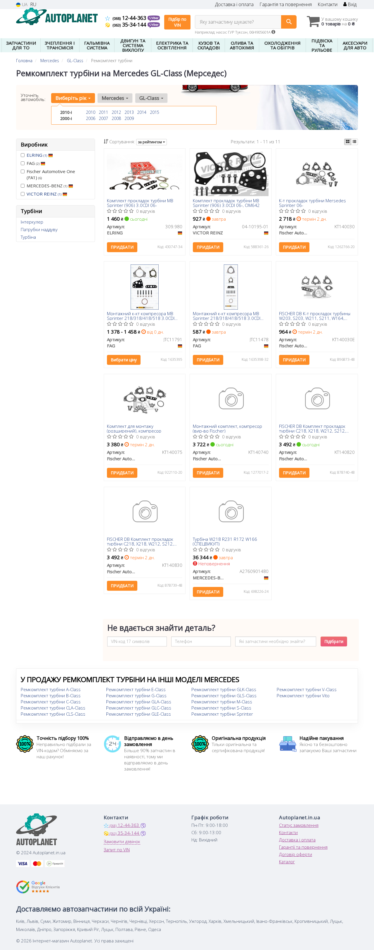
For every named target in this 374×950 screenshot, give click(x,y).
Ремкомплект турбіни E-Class (136, 689)
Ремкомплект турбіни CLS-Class (53, 714)
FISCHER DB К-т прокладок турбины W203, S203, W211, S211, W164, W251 (314, 315)
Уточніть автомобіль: (33, 97)
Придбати (122, 247)
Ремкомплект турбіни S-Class (221, 708)
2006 (90, 118)
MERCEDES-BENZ (47, 186)
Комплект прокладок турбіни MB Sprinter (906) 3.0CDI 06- (140, 202)
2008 (116, 118)
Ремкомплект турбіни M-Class (221, 702)
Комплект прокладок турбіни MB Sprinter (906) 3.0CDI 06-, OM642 (226, 202)
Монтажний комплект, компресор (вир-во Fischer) (227, 428)
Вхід (351, 4)
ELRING (37, 155)
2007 (103, 118)
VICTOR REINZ (44, 194)
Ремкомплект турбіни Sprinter (222, 714)
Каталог (287, 861)
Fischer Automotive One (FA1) (51, 174)
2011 (103, 112)
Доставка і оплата (234, 4)
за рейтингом (150, 142)
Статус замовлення (298, 825)
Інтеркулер (32, 222)
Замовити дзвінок (122, 841)
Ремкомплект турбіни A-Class (51, 689)
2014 (141, 112)
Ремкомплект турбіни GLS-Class (224, 695)
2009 (129, 118)
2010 (90, 112)
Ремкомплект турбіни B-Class (51, 695)
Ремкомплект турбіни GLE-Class (138, 714)
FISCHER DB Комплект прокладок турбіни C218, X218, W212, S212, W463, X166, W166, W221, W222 (312, 428)
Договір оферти (295, 854)
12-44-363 (130, 17)
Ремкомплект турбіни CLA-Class (53, 708)
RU (33, 4)
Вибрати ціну (124, 359)
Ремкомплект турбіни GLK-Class (223, 689)
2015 (154, 112)
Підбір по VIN (177, 22)
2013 (129, 112)
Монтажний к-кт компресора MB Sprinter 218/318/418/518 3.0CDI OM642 (140, 315)
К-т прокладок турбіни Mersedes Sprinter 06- (312, 202)
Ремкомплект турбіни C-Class (51, 702)
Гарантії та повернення (303, 847)
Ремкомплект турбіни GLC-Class (138, 708)
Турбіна (28, 237)
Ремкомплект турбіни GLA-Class (138, 702)
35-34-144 (130, 24)
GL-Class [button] (149, 98)
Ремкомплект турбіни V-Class (307, 689)
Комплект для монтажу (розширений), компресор (134, 428)
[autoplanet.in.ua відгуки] (38, 887)
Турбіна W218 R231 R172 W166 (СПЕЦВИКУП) (225, 541)
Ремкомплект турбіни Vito (303, 695)
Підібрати (333, 641)
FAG (33, 163)
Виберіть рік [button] (72, 98)
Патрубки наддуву (39, 229)
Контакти (327, 4)
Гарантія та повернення (285, 4)
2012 (116, 112)
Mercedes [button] (113, 98)
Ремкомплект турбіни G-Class (136, 695)
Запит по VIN (117, 850)
